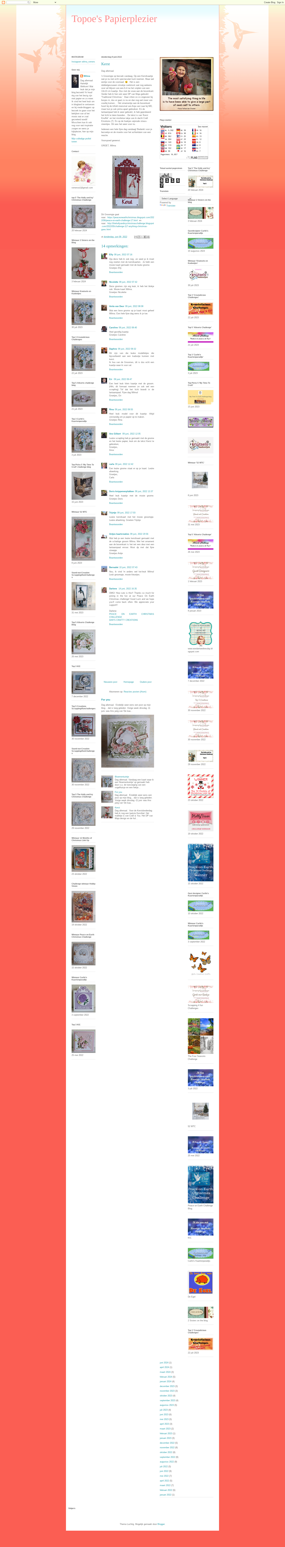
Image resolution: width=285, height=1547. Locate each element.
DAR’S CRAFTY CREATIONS (123, 620)
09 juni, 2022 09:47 (123, 379)
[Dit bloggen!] (139, 237)
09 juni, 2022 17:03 (126, 512)
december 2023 (167, 1386)
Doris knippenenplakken (121, 491)
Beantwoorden (116, 272)
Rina (111, 409)
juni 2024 (164, 1362)
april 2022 (164, 1480)
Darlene (113, 588)
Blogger (161, 1524)
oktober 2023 (166, 1395)
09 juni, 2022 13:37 (144, 491)
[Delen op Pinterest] (148, 237)
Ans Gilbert (115, 433)
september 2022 (167, 1457)
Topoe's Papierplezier (114, 18)
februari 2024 (166, 1377)
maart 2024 (165, 1372)
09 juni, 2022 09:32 (127, 349)
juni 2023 (164, 1414)
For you (105, 699)
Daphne (113, 349)
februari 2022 (166, 1490)
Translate (170, 205)
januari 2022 (165, 1494)
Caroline (113, 327)
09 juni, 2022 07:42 (128, 282)
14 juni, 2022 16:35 (128, 588)
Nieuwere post (110, 682)
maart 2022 (165, 1485)
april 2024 (164, 1367)
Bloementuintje (122, 776)
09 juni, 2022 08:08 (134, 306)
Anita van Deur (116, 306)
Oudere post (146, 682)
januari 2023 (165, 1438)
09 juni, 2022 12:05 (131, 433)
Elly (111, 254)
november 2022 (167, 1447)
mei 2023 (164, 1419)
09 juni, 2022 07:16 (123, 254)
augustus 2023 (167, 1405)
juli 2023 (164, 1410)
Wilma (87, 76)
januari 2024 (165, 1381)
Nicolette (113, 282)
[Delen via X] (142, 237)
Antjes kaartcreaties (119, 534)
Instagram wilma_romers (83, 61)
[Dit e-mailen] (135, 237)
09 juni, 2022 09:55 (124, 409)
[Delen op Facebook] (145, 237)
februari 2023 (166, 1433)
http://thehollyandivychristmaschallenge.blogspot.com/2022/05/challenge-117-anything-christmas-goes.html (127, 226)
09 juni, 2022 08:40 (128, 327)
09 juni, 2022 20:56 (139, 534)
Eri (111, 379)
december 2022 (167, 1443)
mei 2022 (164, 1476)
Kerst (117, 807)
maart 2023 (165, 1428)
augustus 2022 (167, 1461)
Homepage (129, 682)
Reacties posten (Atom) (135, 691)
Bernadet (113, 567)
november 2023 (167, 1391)
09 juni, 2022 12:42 (124, 464)
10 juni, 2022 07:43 (128, 567)
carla (111, 464)
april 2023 (164, 1424)
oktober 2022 (166, 1452)
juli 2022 (164, 1466)
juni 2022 (164, 1471)
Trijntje (112, 512)
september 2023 (167, 1400)
